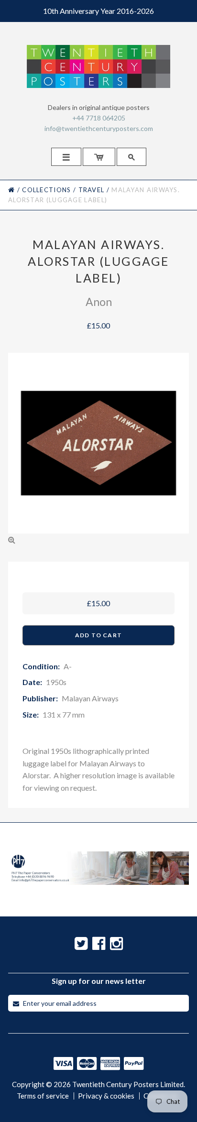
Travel (91, 190)
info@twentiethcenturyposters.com (98, 128)
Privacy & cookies (106, 1096)
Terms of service (43, 1096)
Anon (99, 301)
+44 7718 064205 (98, 118)
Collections (46, 190)
